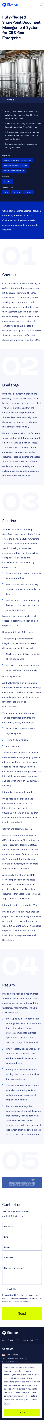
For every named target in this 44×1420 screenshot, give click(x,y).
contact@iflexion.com (13, 1216)
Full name (8, 1226)
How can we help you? (14, 1268)
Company (8, 1257)
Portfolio (10, 100)
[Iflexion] (10, 5)
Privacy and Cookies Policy (19, 1302)
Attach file (11, 1289)
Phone (7, 1247)
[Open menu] (40, 5)
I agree (22, 1412)
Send (22, 1313)
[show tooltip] (18, 1289)
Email (6, 1237)
